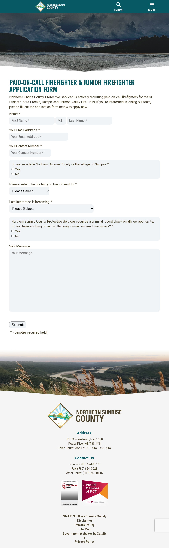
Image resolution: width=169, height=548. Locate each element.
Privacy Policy (84, 525)
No (17, 174)
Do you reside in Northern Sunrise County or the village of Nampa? (60, 164)
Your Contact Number (25, 146)
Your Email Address (24, 130)
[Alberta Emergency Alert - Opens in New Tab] (69, 505)
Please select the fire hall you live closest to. (43, 184)
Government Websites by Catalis (84, 533)
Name (14, 114)
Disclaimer (84, 520)
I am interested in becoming (30, 202)
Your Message (19, 246)
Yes (17, 169)
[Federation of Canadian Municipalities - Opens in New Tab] (95, 505)
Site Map (84, 529)
